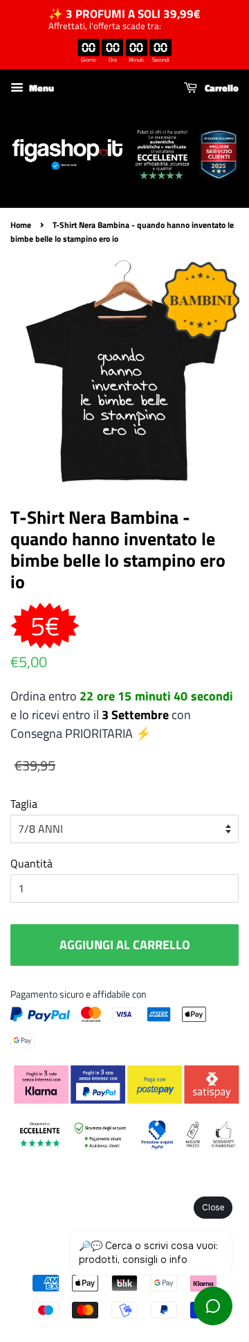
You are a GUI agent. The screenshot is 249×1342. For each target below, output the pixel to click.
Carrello (221, 87)
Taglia (23, 803)
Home (20, 224)
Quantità (31, 863)
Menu (40, 87)
